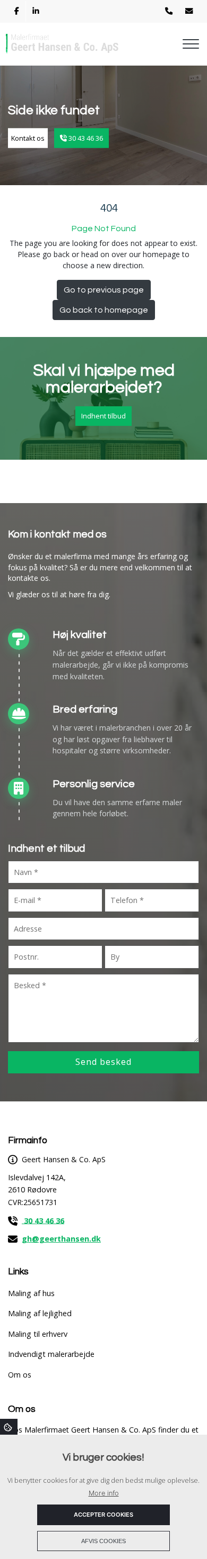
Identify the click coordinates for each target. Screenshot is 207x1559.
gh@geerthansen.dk (61, 1239)
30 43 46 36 (85, 137)
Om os (19, 1375)
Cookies (9, 1427)
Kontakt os (28, 137)
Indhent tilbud (103, 416)
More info (104, 1493)
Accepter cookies (103, 1514)
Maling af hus (31, 1293)
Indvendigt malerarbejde (51, 1354)
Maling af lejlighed (40, 1313)
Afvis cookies (103, 1541)
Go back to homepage (103, 310)
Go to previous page (104, 290)
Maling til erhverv (37, 1334)
